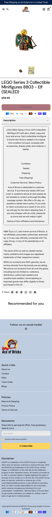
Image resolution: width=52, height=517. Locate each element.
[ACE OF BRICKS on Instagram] (26, 329)
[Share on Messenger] (35, 292)
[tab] (26, 120)
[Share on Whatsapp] (26, 292)
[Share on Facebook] (12, 292)
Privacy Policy (8, 405)
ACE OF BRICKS (21, 506)
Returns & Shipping (10, 401)
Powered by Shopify (35, 506)
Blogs (4, 386)
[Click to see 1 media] (21, 71)
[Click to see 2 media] (31, 71)
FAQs (4, 377)
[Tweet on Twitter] (17, 292)
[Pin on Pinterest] (21, 292)
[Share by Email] (30, 292)
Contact (5, 373)
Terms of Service (9, 410)
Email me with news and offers (16, 439)
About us (6, 369)
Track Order (7, 382)
